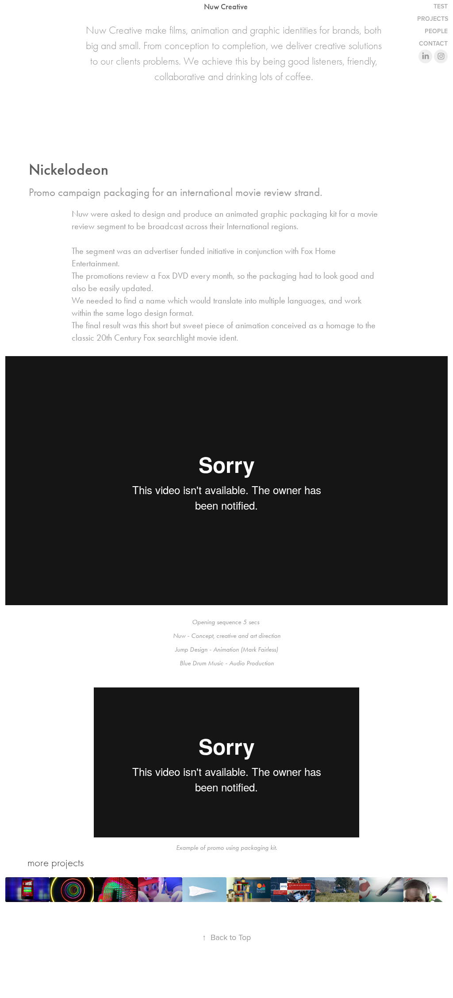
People (436, 31)
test (441, 6)
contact (433, 43)
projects (432, 18)
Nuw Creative (226, 7)
